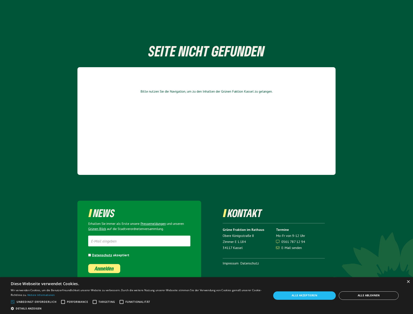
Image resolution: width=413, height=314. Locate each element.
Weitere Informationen (41, 295)
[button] (137, 308)
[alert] (206, 295)
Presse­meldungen (153, 223)
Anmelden (104, 268)
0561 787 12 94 (293, 241)
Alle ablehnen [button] (369, 295)
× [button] (408, 281)
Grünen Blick (97, 229)
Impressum (231, 263)
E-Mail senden (289, 248)
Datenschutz (102, 255)
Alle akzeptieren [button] (304, 295)
